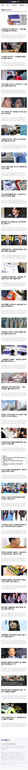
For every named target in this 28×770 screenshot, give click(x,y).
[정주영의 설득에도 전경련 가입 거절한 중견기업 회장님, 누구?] (14, 659)
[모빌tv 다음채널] (6, 744)
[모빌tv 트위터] (5, 744)
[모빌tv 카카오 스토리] (11, 744)
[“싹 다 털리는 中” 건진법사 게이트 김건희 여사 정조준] (14, 108)
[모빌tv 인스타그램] (2, 744)
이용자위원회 (21, 747)
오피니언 (14, 5)
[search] (25, 1)
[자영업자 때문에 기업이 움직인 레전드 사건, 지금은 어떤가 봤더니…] (14, 576)
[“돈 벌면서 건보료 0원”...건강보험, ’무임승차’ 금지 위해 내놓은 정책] (14, 273)
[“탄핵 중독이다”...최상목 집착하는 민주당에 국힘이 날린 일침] (14, 246)
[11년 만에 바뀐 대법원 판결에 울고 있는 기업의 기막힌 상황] (14, 439)
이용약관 (7, 746)
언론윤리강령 (8, 747)
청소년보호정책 (22, 746)
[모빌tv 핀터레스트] (3, 744)
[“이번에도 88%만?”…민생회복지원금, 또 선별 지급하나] (14, 53)
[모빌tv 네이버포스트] (15, 744)
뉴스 (8, 5)
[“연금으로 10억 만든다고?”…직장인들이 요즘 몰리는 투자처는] (14, 26)
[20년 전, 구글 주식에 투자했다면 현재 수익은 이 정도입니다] (14, 494)
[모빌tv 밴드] (10, 744)
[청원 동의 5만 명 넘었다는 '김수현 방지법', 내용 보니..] (14, 218)
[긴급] (14, 466)
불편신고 (3, 747)
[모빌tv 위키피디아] (8, 744)
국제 (2, 5)
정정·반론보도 (4, 749)
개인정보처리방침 (14, 746)
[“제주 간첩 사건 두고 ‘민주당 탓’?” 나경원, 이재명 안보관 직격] (14, 81)
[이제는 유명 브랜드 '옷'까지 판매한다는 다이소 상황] (14, 163)
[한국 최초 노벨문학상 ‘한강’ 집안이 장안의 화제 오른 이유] (14, 604)
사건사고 (22, 5)
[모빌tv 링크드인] (13, 744)
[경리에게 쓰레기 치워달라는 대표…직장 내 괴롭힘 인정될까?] (14, 686)
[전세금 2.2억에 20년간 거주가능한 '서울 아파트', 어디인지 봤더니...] (14, 411)
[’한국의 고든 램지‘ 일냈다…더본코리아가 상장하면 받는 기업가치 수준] (14, 549)
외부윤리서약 (15, 747)
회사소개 (3, 746)
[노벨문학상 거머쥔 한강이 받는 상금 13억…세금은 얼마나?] (14, 631)
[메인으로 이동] (14, 2)
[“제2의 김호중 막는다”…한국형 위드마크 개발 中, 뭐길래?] (14, 714)
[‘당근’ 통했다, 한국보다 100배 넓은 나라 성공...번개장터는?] (14, 301)
